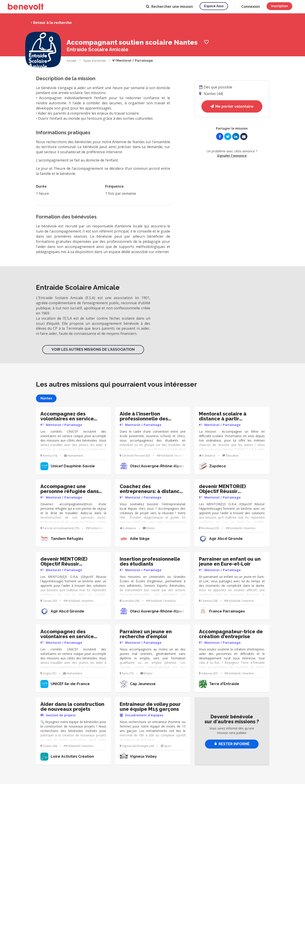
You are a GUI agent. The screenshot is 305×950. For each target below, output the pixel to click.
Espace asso (214, 6)
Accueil (71, 60)
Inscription (279, 6)
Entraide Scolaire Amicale (97, 49)
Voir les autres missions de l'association (93, 349)
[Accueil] (26, 6)
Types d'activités (94, 60)
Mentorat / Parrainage (134, 60)
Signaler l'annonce (232, 155)
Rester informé (234, 744)
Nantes (46, 398)
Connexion (250, 6)
